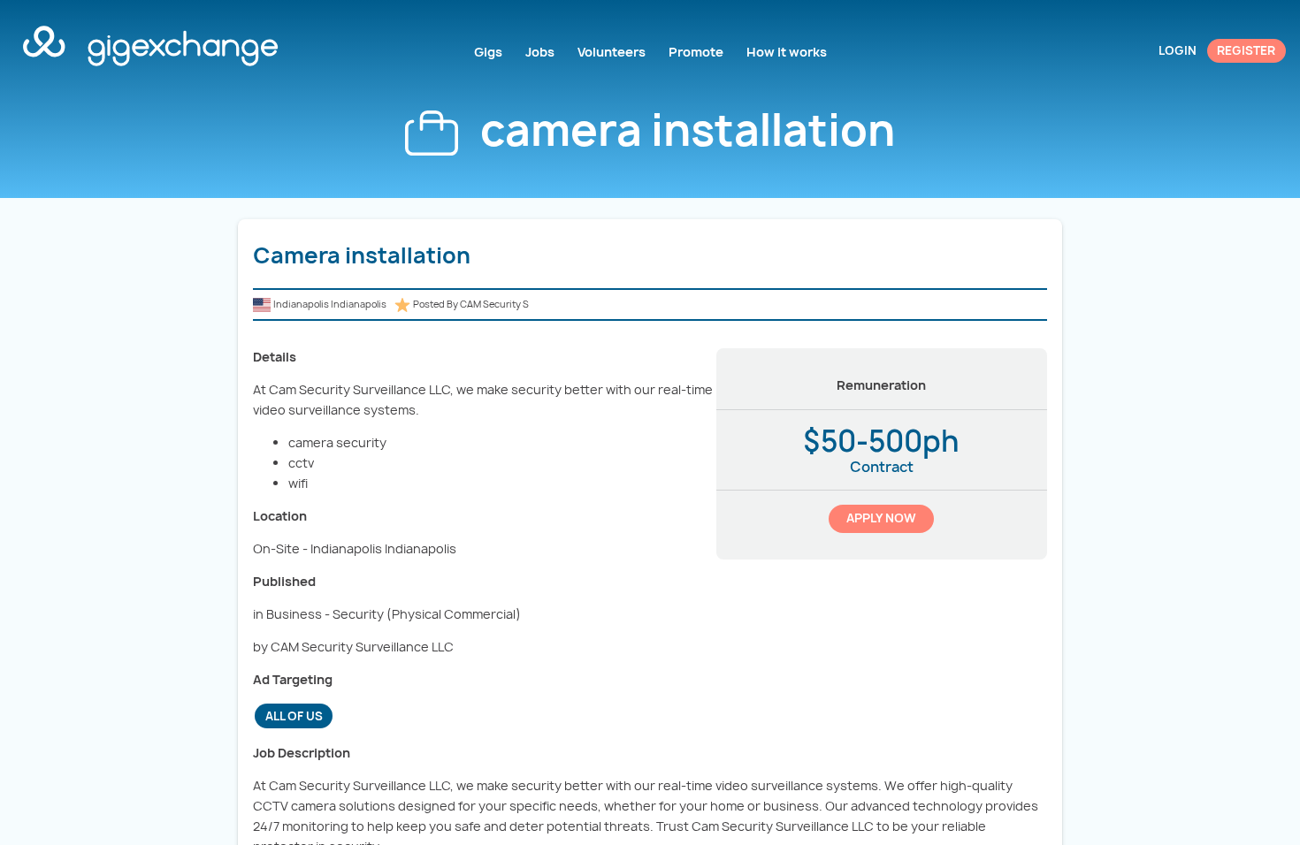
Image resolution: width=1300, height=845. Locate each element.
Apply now (881, 518)
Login (1178, 50)
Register (1246, 50)
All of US (294, 716)
